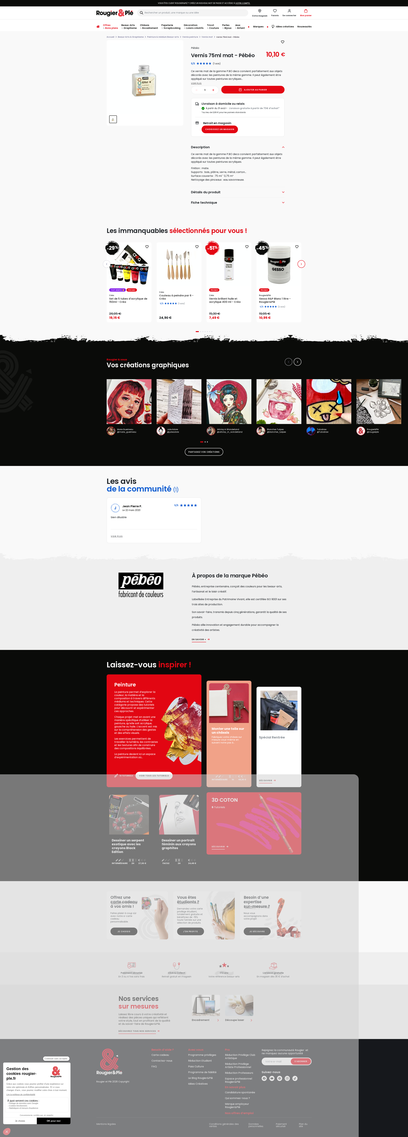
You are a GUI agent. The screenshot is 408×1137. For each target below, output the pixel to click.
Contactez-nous (161, 1061)
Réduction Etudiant (200, 1061)
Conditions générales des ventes (224, 1125)
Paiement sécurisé (281, 1125)
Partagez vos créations (204, 452)
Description (200, 147)
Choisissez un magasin (219, 129)
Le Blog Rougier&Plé (200, 1078)
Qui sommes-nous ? (237, 1098)
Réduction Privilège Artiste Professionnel (238, 1065)
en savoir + (199, 639)
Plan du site (303, 1125)
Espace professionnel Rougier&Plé (238, 1080)
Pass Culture (196, 1066)
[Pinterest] (279, 1078)
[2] (200, 63)
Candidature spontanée (240, 1092)
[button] (289, 13)
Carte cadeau (160, 1055)
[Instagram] (287, 1078)
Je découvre (257, 931)
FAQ (154, 1066)
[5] (210, 63)
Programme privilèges (202, 1055)
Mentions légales (106, 1124)
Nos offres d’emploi (239, 1113)
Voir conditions (223, 3)
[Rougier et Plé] (109, 1062)
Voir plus (196, 83)
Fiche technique (204, 202)
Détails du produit (205, 192)
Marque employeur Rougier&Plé (237, 1105)
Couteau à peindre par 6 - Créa (176, 297)
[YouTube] (271, 1078)
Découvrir (265, 780)
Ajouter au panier (255, 89)
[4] (206, 63)
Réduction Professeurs (239, 1073)
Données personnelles (256, 1125)
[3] (203, 63)
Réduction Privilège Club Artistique (240, 1056)
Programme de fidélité (202, 1072)
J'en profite (190, 931)
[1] (197, 63)
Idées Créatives (198, 1084)
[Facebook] (264, 1078)
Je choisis (124, 931)
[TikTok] (295, 1078)
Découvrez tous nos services (137, 1031)
